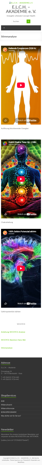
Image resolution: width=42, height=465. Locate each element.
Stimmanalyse (6, 348)
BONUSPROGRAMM (8, 412)
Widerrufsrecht (6, 405)
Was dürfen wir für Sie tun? (11, 416)
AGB (2, 401)
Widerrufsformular (7, 408)
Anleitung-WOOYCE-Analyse (13, 332)
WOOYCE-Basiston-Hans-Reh (13, 340)
